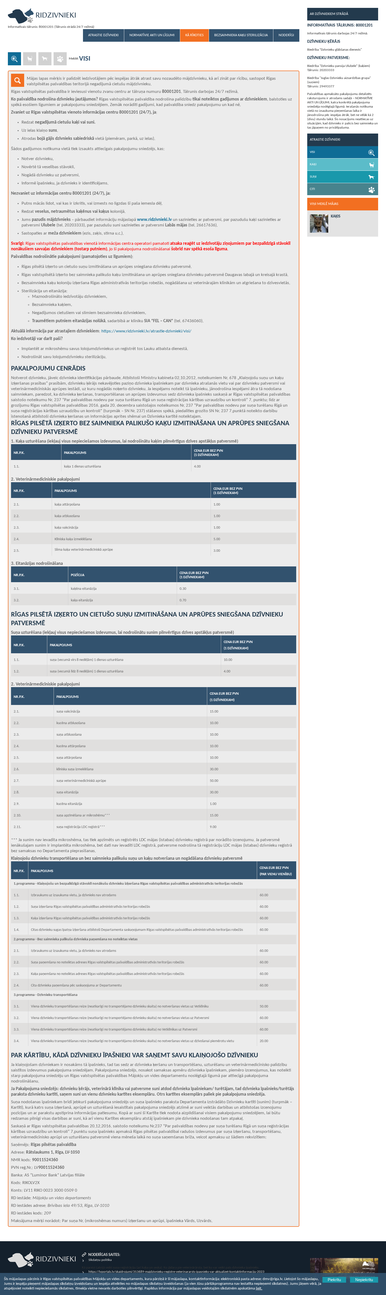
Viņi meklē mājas (324, 204)
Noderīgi (286, 35)
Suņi (313, 176)
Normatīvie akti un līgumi (152, 35)
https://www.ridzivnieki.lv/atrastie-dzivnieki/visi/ (146, 331)
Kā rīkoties (194, 35)
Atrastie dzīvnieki (103, 35)
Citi (312, 189)
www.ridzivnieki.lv (154, 219)
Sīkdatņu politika (100, 1260)
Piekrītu (334, 1280)
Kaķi (313, 164)
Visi (312, 152)
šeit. (259, 1289)
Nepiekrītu (364, 1280)
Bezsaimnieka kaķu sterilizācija (241, 35)
